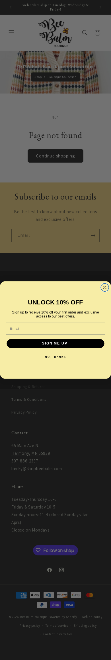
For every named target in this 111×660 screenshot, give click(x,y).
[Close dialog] (105, 287)
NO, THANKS (55, 356)
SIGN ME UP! (55, 343)
